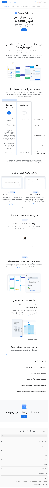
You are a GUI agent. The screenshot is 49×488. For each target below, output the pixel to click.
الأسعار (17, 6)
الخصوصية (45, 481)
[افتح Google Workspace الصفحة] (41, 2)
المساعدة (18, 481)
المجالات (33, 6)
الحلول (44, 6)
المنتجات (39, 6)
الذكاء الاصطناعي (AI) (25, 6)
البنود (40, 481)
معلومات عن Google (33, 481)
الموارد (13, 6)
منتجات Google (24, 481)
